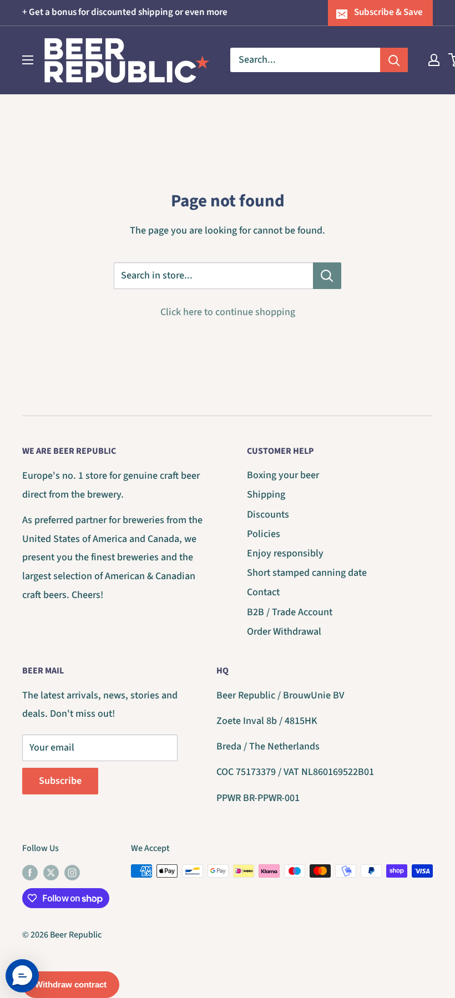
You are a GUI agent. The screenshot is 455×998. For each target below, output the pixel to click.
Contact (263, 592)
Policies (263, 534)
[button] (22, 975)
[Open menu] (27, 59)
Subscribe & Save (388, 12)
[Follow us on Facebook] (30, 872)
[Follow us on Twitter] (51, 872)
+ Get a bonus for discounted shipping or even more (125, 12)
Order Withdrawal (284, 632)
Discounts (268, 514)
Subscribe (60, 781)
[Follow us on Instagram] (72, 872)
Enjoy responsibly (285, 553)
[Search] (394, 60)
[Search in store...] (327, 275)
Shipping (266, 494)
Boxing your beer (283, 475)
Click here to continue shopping (227, 312)
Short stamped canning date (307, 573)
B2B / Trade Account (289, 612)
